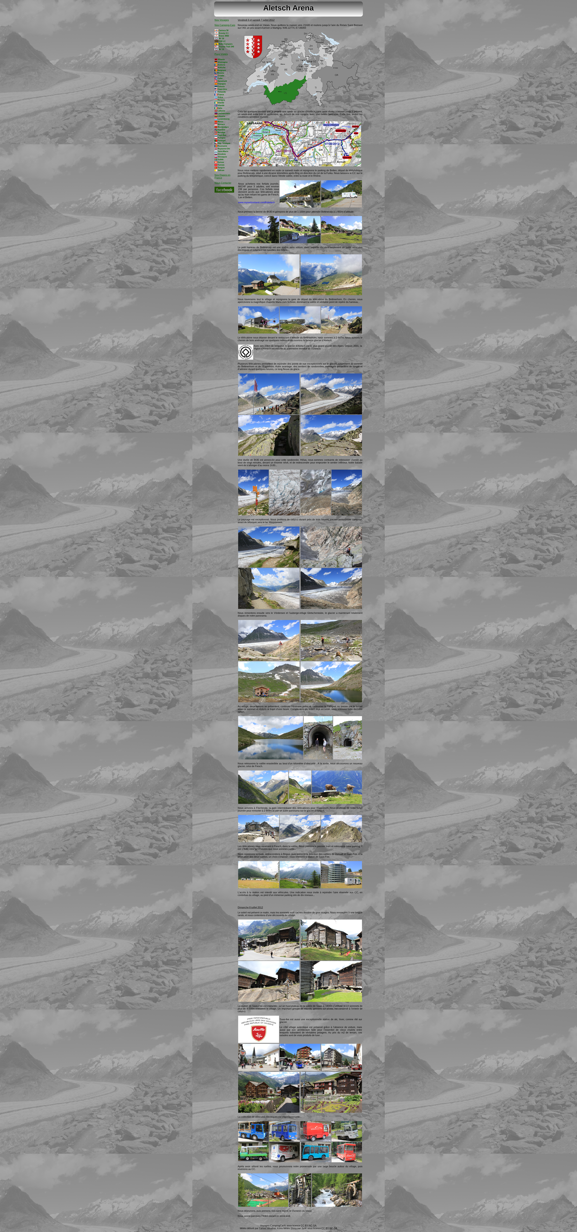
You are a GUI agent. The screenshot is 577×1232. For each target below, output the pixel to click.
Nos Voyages (222, 20)
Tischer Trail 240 (226, 47)
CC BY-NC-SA (308, 1225)
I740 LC (222, 41)
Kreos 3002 (224, 36)
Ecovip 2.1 (223, 33)
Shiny (294, 1228)
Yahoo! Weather (267, 1228)
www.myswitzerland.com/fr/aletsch (256, 202)
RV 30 (221, 38)
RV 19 (221, 49)
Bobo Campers (225, 44)
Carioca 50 (223, 30)
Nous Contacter (223, 183)
